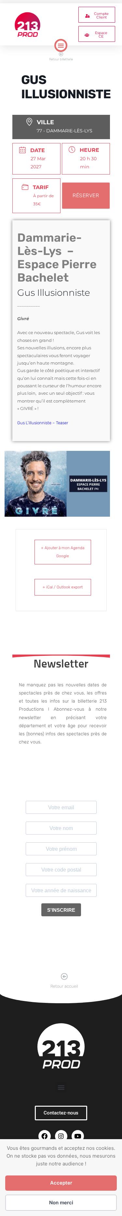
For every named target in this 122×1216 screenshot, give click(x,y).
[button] (60, 45)
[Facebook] (44, 1136)
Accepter (61, 1183)
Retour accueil (64, 986)
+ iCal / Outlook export (63, 587)
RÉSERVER (86, 195)
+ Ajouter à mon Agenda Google (62, 552)
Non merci (61, 1202)
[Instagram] (61, 1136)
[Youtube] (78, 1136)
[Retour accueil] (64, 976)
